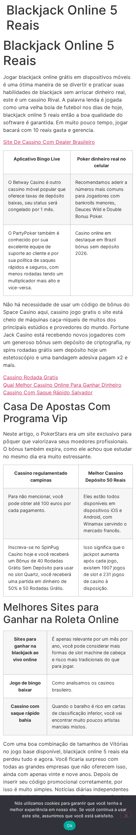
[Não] (126, 815)
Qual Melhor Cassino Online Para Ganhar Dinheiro (62, 385)
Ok (69, 825)
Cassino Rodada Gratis (30, 377)
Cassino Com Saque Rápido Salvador (48, 392)
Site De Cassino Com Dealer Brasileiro (49, 142)
